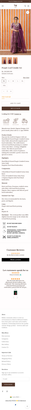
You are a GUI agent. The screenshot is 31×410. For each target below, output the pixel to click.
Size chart (26, 77)
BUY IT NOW (15, 108)
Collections (5, 341)
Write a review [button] (15, 260)
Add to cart (15, 103)
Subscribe (8, 384)
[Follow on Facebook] (2, 391)
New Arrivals (6, 336)
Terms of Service (7, 356)
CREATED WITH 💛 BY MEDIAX (15, 401)
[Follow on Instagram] (7, 391)
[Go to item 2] (9, 60)
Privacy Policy (6, 364)
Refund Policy (6, 361)
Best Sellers (5, 344)
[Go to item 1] (4, 60)
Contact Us (5, 347)
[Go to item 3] (15, 60)
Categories (5, 339)
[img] (15, 273)
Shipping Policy (7, 358)
